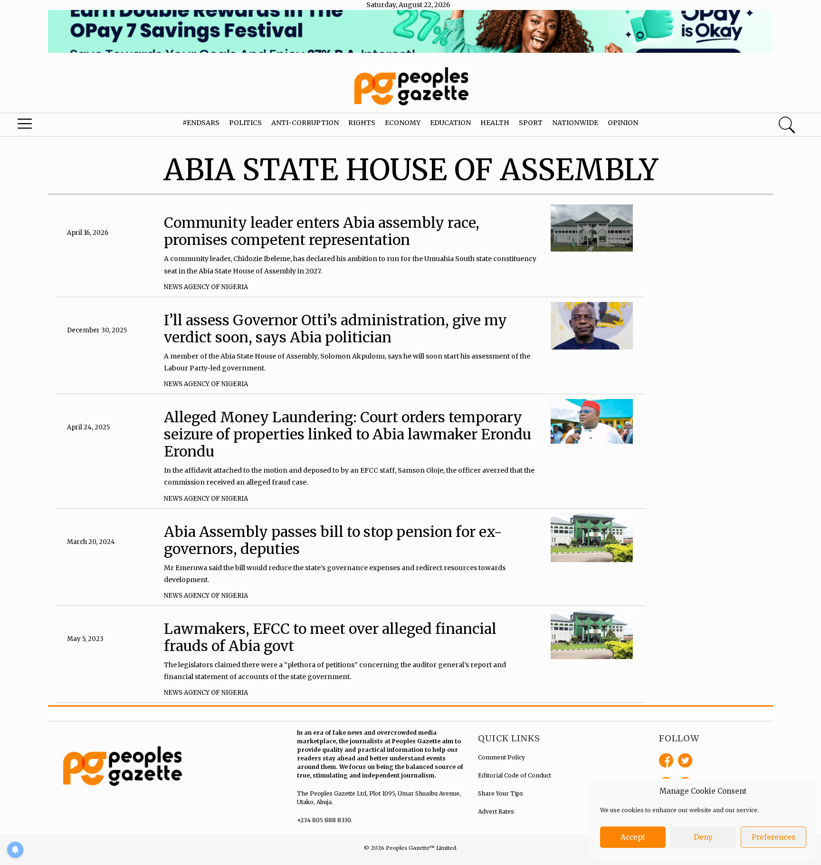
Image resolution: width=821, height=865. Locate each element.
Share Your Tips (500, 793)
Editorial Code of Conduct (514, 775)
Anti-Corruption (305, 122)
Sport (531, 122)
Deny (703, 837)
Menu (44, 126)
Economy (402, 122)
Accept (633, 837)
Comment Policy (501, 757)
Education (450, 122)
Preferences (773, 837)
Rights (361, 122)
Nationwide (575, 122)
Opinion (623, 122)
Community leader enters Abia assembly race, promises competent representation (321, 231)
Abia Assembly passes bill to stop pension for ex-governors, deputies (333, 540)
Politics (245, 122)
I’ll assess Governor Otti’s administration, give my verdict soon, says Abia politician (335, 328)
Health (494, 122)
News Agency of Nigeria (206, 287)
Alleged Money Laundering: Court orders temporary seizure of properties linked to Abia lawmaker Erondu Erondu (347, 434)
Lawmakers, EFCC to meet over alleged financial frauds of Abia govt (330, 637)
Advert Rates (496, 811)
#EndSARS (201, 122)
